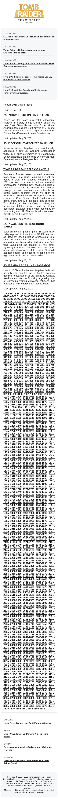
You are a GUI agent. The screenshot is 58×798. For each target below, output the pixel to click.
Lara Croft (29, 723)
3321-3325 (28, 700)
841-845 (7, 378)
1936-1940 (16, 518)
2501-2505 (29, 592)
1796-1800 (16, 500)
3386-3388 (39, 708)
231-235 (39, 312)
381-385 (39, 328)
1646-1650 (41, 478)
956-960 (39, 389)
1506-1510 (41, 460)
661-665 (50, 357)
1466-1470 (41, 455)
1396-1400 (16, 447)
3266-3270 (41, 693)
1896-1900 (16, 513)
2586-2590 (41, 603)
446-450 (18, 336)
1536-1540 (16, 465)
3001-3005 (29, 658)
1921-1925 (28, 515)
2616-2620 (16, 608)
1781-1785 (28, 497)
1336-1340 (16, 439)
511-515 (50, 341)
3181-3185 (28, 682)
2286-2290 (41, 563)
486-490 (50, 338)
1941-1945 (28, 518)
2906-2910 (41, 645)
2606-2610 (41, 605)
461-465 (50, 336)
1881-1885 (28, 510)
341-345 (7, 325)
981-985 (39, 391)
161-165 (50, 304)
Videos (38, 734)
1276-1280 (16, 431)
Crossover (9, 747)
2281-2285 (28, 563)
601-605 (29, 352)
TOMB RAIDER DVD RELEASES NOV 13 (26, 169)
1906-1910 (41, 513)
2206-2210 (41, 552)
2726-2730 (41, 621)
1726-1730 (41, 489)
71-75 (47, 296)
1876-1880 (16, 510)
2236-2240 (16, 558)
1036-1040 (16, 399)
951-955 (29, 389)
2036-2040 (16, 531)
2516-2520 (16, 595)
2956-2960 (16, 653)
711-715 (50, 362)
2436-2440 (16, 584)
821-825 (18, 375)
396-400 (18, 330)
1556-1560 (16, 468)
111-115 (7, 301)
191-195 (7, 309)
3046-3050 (41, 663)
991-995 (7, 394)
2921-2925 (28, 648)
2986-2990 (41, 656)
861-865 (50, 378)
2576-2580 (16, 603)
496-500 (18, 341)
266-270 (7, 317)
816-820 (7, 375)
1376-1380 (16, 444)
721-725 (18, 365)
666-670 (7, 359)
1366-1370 (41, 441)
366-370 (7, 328)
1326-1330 (41, 436)
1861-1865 (28, 507)
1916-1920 (16, 515)
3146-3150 (41, 677)
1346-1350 (41, 439)
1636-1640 (16, 478)
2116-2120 (15, 542)
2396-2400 (16, 579)
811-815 (50, 373)
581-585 (39, 349)
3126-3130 (41, 674)
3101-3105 (29, 671)
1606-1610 (41, 473)
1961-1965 (28, 521)
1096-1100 (16, 407)
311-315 (50, 320)
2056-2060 (16, 534)
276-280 (29, 317)
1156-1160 (15, 415)
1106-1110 (41, 407)
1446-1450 (41, 452)
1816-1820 (16, 502)
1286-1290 (41, 431)
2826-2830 (41, 634)
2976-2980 (16, 656)
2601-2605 (29, 605)
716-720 (7, 365)
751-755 (29, 367)
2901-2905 (29, 645)
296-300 (18, 320)
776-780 (29, 370)
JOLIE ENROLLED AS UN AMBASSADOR (26, 265)
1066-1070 (41, 402)
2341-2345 (28, 571)
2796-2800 (16, 632)
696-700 (18, 362)
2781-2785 (28, 629)
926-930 (29, 386)
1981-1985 (28, 523)
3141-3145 (28, 677)
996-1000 (18, 394)
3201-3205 (29, 685)
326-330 (29, 322)
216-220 (7, 312)
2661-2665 (28, 613)
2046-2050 (41, 531)
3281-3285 (28, 695)
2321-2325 (28, 568)
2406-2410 (41, 579)
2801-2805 (29, 632)
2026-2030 (41, 529)
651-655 (29, 357)
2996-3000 (16, 658)
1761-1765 (28, 494)
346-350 (18, 325)
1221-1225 (28, 423)
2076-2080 (16, 537)
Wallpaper (47, 747)
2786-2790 (41, 629)
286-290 (50, 317)
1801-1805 (29, 500)
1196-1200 (15, 420)
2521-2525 (28, 595)
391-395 (7, 330)
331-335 (39, 322)
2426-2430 (41, 582)
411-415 (50, 330)
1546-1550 (41, 465)
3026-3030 (41, 661)
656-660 (39, 357)
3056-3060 (16, 666)
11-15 (16, 293)
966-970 (7, 391)
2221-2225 (28, 555)
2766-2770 (41, 626)
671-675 (18, 359)
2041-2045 (28, 531)
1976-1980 (16, 523)
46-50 (13, 296)
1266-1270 (41, 428)
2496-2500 (16, 592)
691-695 (7, 362)
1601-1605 (29, 473)
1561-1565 (28, 468)
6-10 (10, 293)
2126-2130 (41, 542)
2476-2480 (16, 589)
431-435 (39, 333)
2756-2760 (16, 626)
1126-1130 (41, 410)
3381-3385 (27, 708)
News (12, 723)
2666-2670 (41, 613)
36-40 (51, 293)
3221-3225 (28, 687)
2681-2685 (28, 616)
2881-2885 (28, 642)
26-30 (37, 293)
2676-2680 (16, 616)
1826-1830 (41, 502)
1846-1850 (41, 505)
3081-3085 (28, 669)
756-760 (39, 367)
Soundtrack (16, 734)
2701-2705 (29, 619)
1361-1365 (28, 441)
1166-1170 (41, 415)
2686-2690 (41, 616)
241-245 (7, 315)
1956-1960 (16, 521)
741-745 (7, 367)
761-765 (50, 367)
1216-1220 (16, 423)
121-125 (26, 301)
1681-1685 (28, 484)
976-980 (29, 391)
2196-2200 (16, 552)
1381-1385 (28, 444)
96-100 (31, 299)
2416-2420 (16, 582)
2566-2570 (41, 600)
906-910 (39, 383)
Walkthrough (34, 747)
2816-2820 (16, 634)
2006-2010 (41, 526)
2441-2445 (28, 584)
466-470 (7, 338)
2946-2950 (41, 650)
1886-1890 (41, 510)
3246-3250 (41, 690)
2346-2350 (41, 571)
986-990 (50, 391)
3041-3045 (28, 663)
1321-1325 (28, 436)
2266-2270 (41, 560)
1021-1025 (28, 396)
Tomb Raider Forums (14, 760)
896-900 (18, 383)
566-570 (7, 349)
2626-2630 (41, 608)
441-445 (7, 336)
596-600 (18, 352)
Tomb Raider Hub (34, 760)
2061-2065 (28, 534)
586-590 (50, 349)
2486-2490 (41, 589)
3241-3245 (28, 690)
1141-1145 (28, 412)
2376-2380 (16, 576)
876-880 (29, 381)
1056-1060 (16, 402)
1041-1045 (28, 399)
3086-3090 (41, 669)
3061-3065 (28, 666)
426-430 (29, 333)
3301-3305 (29, 698)
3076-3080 (16, 669)
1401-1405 (29, 447)
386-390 (50, 328)
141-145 (12, 304)
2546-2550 (41, 597)
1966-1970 (41, 521)
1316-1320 (16, 436)
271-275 (18, 317)
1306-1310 (41, 433)
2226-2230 (41, 555)
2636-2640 (16, 611)
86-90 (17, 299)
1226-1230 (41, 423)
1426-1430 (41, 449)
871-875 (18, 381)
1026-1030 (41, 396)
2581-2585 (28, 603)
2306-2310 (41, 566)
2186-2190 (41, 550)
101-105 (40, 299)
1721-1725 (28, 489)
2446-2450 (41, 584)
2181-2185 (28, 550)
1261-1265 (28, 428)
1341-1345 (28, 439)
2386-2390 (41, 576)
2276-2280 (16, 563)
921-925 (18, 386)
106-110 (50, 299)
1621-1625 (28, 476)
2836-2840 (16, 637)
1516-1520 (16, 463)
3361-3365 (28, 706)
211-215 (50, 309)
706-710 (39, 362)
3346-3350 (41, 703)
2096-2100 (16, 539)
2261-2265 (28, 560)
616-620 (7, 354)
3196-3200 (16, 685)
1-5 (5, 293)
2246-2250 (41, 558)
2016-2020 (16, 529)
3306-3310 (41, 698)
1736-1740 (16, 492)
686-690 (50, 359)
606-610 (39, 352)
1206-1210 (41, 420)
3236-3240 (16, 690)
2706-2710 (41, 619)
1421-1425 (28, 449)
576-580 (29, 349)
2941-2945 (28, 650)
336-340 (50, 322)
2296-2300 (16, 566)
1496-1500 (16, 460)
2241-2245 (28, 558)
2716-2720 (16, 621)
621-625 (18, 354)
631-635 (39, 354)
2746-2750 (41, 624)
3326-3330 (41, 700)
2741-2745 (28, 624)
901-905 (29, 383)
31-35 (44, 293)
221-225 (18, 312)
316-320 (7, 322)
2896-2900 (16, 645)
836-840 (50, 375)
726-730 (29, 365)
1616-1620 (16, 476)
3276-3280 (16, 695)
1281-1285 (28, 431)
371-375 (18, 328)
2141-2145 (28, 545)
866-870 (7, 381)
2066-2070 (41, 534)
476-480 (29, 338)
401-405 (29, 330)
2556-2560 (16, 600)
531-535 (39, 344)
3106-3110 (41, 671)
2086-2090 (41, 537)
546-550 (18, 346)
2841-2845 (28, 637)
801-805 (29, 373)
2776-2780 (16, 629)
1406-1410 (41, 447)
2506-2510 (41, 592)
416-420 (7, 333)
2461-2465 (28, 587)
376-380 (29, 328)
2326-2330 (41, 568)
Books (7, 736)
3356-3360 (16, 706)
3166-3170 (41, 679)
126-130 (35, 301)
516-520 (7, 344)
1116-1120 (15, 410)
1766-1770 (41, 494)
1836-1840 (16, 505)
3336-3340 (16, 703)
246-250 (18, 315)
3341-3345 (28, 703)
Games (19, 723)
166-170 (7, 307)
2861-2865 (28, 640)
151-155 (31, 304)
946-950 (18, 389)
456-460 (39, 336)
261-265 (50, 315)
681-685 (39, 359)
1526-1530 (41, 463)
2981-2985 (28, 656)
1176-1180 (15, 418)
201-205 (29, 309)
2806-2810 (41, 632)
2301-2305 (29, 566)
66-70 (40, 296)
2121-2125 (28, 542)
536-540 (50, 344)
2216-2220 (16, 555)
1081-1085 (28, 404)
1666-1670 (41, 481)
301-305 (29, 320)
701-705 (29, 362)
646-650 (18, 357)
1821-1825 (28, 502)
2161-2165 (28, 547)
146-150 (22, 304)
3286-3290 (41, 695)
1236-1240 (16, 426)
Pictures (38, 723)
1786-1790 (41, 497)
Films (45, 734)
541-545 (7, 346)
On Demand (29, 734)
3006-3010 (41, 658)
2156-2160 (16, 547)
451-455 (29, 336)
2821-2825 (28, 634)
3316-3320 (16, 700)
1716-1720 (16, 489)
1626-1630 (41, 476)
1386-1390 (41, 444)
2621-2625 (28, 608)
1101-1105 (29, 407)
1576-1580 (16, 470)
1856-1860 (16, 507)
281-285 (39, 317)
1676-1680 (16, 484)
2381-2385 (28, 576)
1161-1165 (28, 415)
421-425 (18, 333)
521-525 (18, 344)
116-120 (16, 301)
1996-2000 (16, 526)
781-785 (39, 370)
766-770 (7, 370)
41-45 (6, 296)
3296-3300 (16, 698)
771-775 (18, 370)
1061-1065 (28, 402)
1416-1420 (16, 449)
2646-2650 (41, 611)
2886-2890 (41, 642)
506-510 (39, 341)
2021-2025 (28, 529)
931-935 (39, 386)
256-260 (39, 315)
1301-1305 (29, 433)
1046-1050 (41, 399)
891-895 (7, 383)
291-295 (7, 320)
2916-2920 (16, 648)
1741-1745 (28, 492)
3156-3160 (16, 679)
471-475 (18, 338)
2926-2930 (41, 648)
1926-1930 (41, 515)
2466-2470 (41, 587)
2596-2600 (16, 605)
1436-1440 (16, 452)
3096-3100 (16, 671)
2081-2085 (28, 537)
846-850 (18, 378)
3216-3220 (16, 687)
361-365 (50, 325)
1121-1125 (28, 410)
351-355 (29, 325)
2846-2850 (41, 637)
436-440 (50, 333)
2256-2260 (16, 560)
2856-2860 (16, 640)
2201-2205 (29, 552)
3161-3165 (28, 679)
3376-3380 (15, 708)
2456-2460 (16, 587)
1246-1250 (41, 426)
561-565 (50, 346)
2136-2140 (16, 545)
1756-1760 (16, 494)
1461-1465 (28, 455)
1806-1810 (41, 500)
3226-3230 (41, 687)
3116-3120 (15, 674)
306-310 (39, 320)
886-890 (50, 381)
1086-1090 (41, 404)
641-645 (7, 357)
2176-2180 (16, 550)
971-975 (18, 391)
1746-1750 (41, 492)
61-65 (34, 296)
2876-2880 (16, 642)
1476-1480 (16, 457)
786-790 (50, 370)
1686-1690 (41, 484)
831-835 (39, 375)
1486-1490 (41, 457)
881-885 (39, 381)
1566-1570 (41, 468)
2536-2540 (16, 597)
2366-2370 (41, 574)
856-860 (39, 378)
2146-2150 (41, 545)
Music (7, 734)
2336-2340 (16, 571)
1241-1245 (28, 426)
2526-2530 (41, 595)
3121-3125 (28, 674)
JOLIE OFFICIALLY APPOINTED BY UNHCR (28, 143)
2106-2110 (41, 539)
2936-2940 (16, 650)
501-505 (29, 341)
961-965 (50, 389)
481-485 (39, 338)
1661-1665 (28, 481)
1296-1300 (16, 433)
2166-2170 (41, 547)
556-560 (39, 346)
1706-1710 (41, 486)
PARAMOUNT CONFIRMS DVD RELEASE (26, 115)
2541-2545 (28, 597)
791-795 (7, 373)
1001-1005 (30, 394)
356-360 (39, 325)
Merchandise (21, 747)
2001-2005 (29, 526)
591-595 (7, 352)
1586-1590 (41, 470)
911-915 (50, 383)
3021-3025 (28, 661)
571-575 (18, 349)
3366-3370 (41, 706)
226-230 (29, 312)
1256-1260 (16, 428)
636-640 (50, 354)
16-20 (23, 293)
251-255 (29, 315)
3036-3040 (16, 663)
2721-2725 (28, 621)
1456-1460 (16, 455)
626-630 (29, 354)
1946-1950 (41, 518)
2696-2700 (16, 619)
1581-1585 (28, 470)
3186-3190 (41, 682)
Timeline (8, 750)
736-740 (50, 365)
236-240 (50, 312)
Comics (47, 723)
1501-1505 (29, 460)
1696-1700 (16, 486)
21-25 (30, 293)
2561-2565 (28, 600)
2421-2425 (28, 582)
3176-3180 (16, 682)
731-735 (39, 365)
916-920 (7, 386)
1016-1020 (16, 396)
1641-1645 (28, 478)
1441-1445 (28, 452)
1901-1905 (29, 513)
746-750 (18, 367)
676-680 (29, 359)
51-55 (20, 296)
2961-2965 (28, 653)
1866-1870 (41, 507)
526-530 (29, 344)
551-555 (29, 346)
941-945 (7, 389)
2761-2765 (28, 626)
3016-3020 (16, 661)
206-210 (39, 309)
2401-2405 (29, 579)
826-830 (29, 375)
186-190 (50, 307)
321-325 (18, 322)
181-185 (39, 307)
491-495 (7, 341)
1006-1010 (42, 394)
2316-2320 (16, 568)
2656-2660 (16, 613)
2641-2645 (28, 611)
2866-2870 (41, 640)
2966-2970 (41, 653)
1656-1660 (16, 481)
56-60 (27, 296)
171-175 (18, 307)
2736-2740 (16, 624)
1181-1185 (28, 418)
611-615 (50, 352)
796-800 (18, 373)
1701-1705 (29, 486)
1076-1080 (16, 404)
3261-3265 (28, 693)
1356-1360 (16, 441)
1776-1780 (16, 497)
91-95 (24, 299)
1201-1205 (28, 420)
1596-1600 (16, 473)
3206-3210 (41, 685)
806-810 (39, 373)
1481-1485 (28, 457)
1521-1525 (28, 463)
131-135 (44, 301)
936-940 (50, 386)
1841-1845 (28, 505)
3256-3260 (16, 693)
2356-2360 (16, 574)
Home (6, 723)
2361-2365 (28, 574)
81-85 (10, 299)
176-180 (29, 307)
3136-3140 (16, 677)
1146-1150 (41, 412)
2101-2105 (29, 539)
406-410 (39, 330)
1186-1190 (41, 418)
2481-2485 (28, 589)
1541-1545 (28, 465)
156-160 (40, 304)
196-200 (18, 309)
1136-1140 (15, 412)
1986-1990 (41, 523)
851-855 (29, 378)
